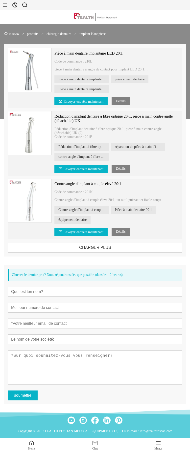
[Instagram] (83, 420)
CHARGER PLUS (95, 247)
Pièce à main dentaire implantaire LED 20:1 (88, 53)
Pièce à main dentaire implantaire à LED (83, 89)
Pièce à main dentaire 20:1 (133, 210)
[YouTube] (71, 420)
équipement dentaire (72, 220)
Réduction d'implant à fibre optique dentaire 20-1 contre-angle (83, 147)
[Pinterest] (119, 420)
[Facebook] (95, 420)
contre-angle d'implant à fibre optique (83, 157)
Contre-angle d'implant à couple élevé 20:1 (87, 184)
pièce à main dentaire (129, 79)
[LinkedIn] (107, 420)
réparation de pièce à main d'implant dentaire (140, 147)
